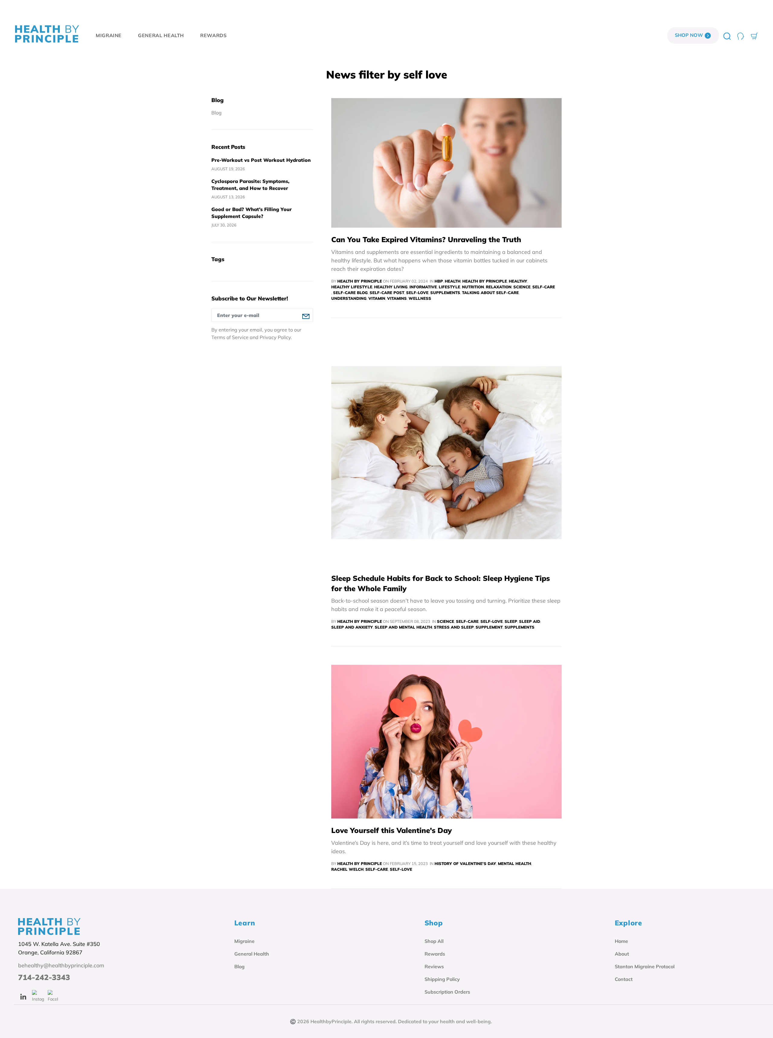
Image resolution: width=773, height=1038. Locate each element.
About (622, 954)
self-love (417, 292)
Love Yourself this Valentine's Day (391, 830)
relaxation (499, 286)
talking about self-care (490, 292)
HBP (439, 281)
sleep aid (529, 621)
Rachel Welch (347, 869)
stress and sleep (454, 627)
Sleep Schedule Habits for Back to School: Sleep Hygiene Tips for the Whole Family (440, 583)
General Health (251, 954)
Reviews (434, 966)
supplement (489, 627)
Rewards (435, 954)
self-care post (387, 292)
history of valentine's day (465, 863)
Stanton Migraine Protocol (645, 966)
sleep (511, 621)
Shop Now (689, 35)
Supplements (445, 292)
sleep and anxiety (352, 627)
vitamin (376, 298)
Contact (624, 979)
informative (423, 286)
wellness (420, 298)
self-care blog (350, 292)
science (522, 286)
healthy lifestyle (351, 286)
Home (621, 941)
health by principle (484, 281)
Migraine (244, 941)
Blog (216, 113)
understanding (349, 298)
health (452, 281)
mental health (514, 863)
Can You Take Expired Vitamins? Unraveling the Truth (426, 239)
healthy (518, 281)
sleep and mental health (403, 627)
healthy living (391, 286)
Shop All (434, 941)
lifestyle (449, 286)
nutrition (473, 286)
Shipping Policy (442, 979)
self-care (543, 286)
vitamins (397, 298)
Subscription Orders (447, 992)
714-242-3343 (44, 977)
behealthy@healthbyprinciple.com (61, 965)
